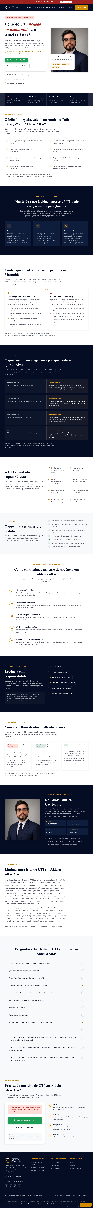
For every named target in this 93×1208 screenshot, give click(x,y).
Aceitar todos (86, 1205)
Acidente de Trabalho (37, 1168)
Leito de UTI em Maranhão (13, 1176)
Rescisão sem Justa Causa (37, 1164)
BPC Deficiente (55, 1168)
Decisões (62, 7)
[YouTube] (19, 1186)
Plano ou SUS (39, 7)
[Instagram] (6, 1186)
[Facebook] (10, 1186)
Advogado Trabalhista (37, 1171)
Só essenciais (73, 1205)
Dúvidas (70, 7)
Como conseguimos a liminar (17, 66)
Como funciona (51, 7)
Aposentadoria (55, 1165)
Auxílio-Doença (55, 1162)
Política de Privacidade (24, 1206)
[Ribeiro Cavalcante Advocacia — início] (11, 7)
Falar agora (67, 2)
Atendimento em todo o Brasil (14, 1181)
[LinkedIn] (15, 1186)
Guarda (72, 1165)
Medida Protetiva (75, 1168)
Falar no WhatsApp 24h (18, 60)
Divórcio (72, 1162)
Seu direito (29, 7)
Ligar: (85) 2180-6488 (26, 1127)
